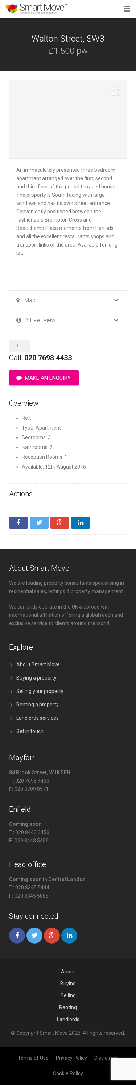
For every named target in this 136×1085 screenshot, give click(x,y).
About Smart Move (38, 664)
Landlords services (37, 718)
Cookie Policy (68, 1073)
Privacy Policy (71, 1058)
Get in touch (30, 731)
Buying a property (36, 678)
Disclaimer (106, 1058)
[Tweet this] (39, 523)
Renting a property (37, 704)
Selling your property (39, 691)
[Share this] (18, 523)
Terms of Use (33, 1058)
